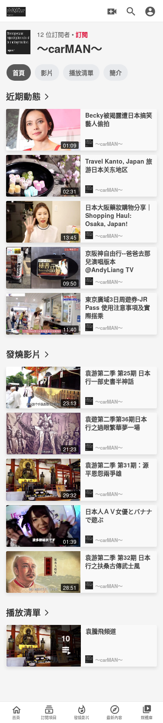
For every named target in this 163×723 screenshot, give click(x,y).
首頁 (19, 72)
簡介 (116, 72)
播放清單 (81, 72)
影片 (47, 72)
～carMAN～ (109, 143)
